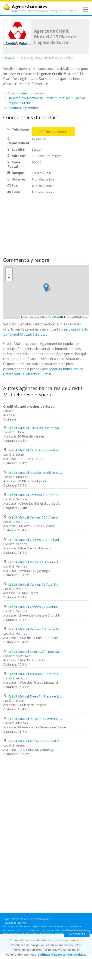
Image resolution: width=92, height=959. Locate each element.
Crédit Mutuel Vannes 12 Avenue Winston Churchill (35, 607)
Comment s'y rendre (22, 107)
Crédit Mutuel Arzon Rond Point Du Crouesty (35, 741)
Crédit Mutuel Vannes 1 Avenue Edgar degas (35, 562)
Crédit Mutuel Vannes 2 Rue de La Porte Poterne (35, 629)
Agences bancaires (29, 7)
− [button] (9, 277)
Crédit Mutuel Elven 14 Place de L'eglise (35, 696)
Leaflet (24, 317)
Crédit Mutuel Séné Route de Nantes (35, 450)
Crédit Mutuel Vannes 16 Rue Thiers (35, 584)
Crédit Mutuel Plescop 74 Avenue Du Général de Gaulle (35, 718)
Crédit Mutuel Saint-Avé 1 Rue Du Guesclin (35, 651)
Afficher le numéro (53, 131)
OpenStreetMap (50, 317)
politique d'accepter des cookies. (61, 954)
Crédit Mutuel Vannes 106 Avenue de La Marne (35, 517)
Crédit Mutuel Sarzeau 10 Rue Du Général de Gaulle (35, 495)
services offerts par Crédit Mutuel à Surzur (45, 332)
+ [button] (9, 271)
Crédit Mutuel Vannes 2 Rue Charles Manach (35, 539)
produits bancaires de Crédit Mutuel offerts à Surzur (43, 371)
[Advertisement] (35, 226)
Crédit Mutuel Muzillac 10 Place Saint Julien (35, 472)
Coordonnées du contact (26, 93)
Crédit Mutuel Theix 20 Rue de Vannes (35, 428)
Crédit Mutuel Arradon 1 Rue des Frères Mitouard (35, 674)
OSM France (81, 317)
